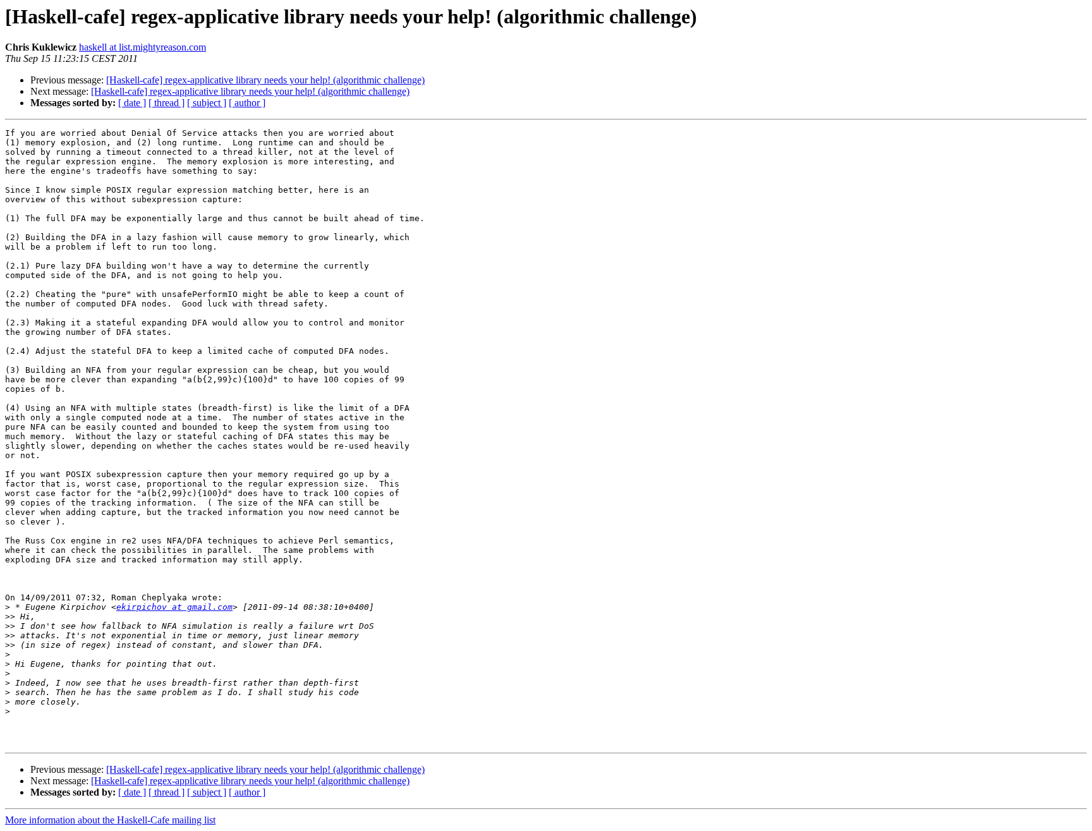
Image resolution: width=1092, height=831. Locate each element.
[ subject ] (206, 102)
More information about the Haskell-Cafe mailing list (110, 820)
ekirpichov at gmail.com (174, 607)
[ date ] (132, 102)
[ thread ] (167, 102)
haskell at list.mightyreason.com (142, 47)
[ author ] (247, 102)
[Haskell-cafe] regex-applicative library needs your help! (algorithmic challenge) (265, 80)
